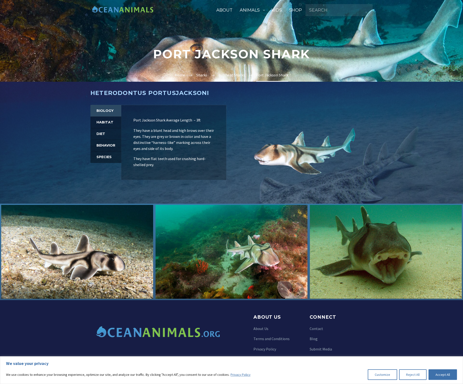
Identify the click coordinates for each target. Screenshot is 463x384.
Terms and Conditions (271, 338)
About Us (260, 328)
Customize (382, 374)
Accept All (443, 374)
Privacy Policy (241, 374)
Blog (314, 338)
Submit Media (321, 349)
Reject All (413, 374)
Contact (316, 328)
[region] (231, 370)
